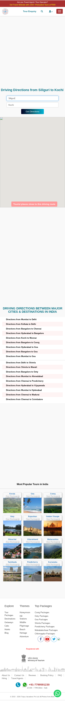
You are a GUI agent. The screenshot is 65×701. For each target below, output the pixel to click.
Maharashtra (52, 539)
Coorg (52, 494)
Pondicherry (32, 562)
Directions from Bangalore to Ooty (22, 372)
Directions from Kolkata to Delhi (21, 324)
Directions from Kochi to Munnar (21, 338)
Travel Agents (17, 678)
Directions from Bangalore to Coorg (22, 342)
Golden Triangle (52, 516)
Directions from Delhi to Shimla (21, 362)
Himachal (12, 539)
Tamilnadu (12, 562)
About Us (6, 675)
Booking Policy (47, 675)
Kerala (12, 494)
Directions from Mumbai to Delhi (21, 319)
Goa (32, 494)
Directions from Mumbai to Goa (21, 356)
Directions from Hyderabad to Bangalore (25, 333)
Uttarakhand (32, 539)
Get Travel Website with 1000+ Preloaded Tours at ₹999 (32, 5)
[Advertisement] (32, 52)
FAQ (60, 675)
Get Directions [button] (32, 111)
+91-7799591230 (39, 684)
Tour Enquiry (29, 11)
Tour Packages (12, 496)
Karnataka (52, 562)
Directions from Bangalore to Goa (21, 352)
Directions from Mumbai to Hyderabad (24, 390)
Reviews (32, 675)
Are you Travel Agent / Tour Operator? (32, 2)
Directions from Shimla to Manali (21, 367)
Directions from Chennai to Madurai (22, 395)
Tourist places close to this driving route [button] (34, 204)
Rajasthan (32, 516)
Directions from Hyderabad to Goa (22, 347)
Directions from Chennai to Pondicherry (24, 381)
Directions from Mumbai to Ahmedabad (24, 376)
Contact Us (19, 675)
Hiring (4, 678)
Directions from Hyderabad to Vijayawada (25, 385)
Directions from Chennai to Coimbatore (24, 399)
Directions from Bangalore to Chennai (23, 329)
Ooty (12, 516)
